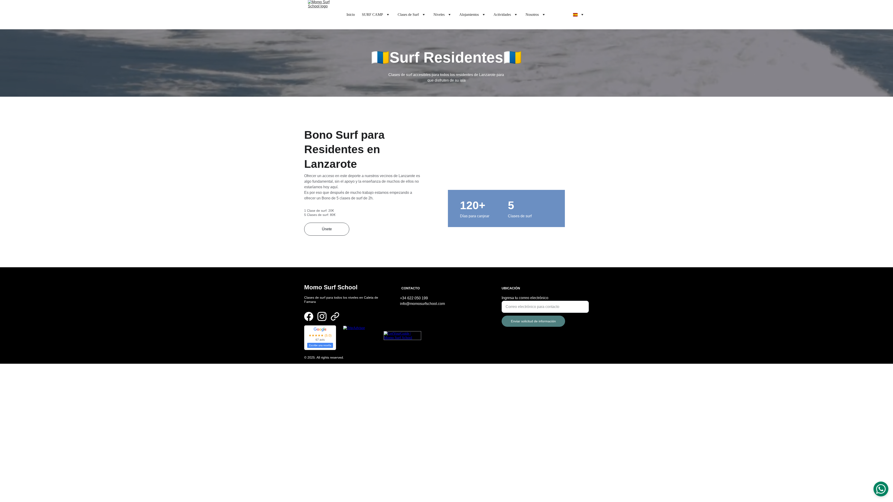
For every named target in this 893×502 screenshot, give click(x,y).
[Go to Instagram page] (322, 316)
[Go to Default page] (335, 316)
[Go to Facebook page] (308, 316)
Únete (327, 229)
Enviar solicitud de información (533, 321)
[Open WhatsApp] (880, 489)
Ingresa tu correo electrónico (525, 298)
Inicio (351, 15)
